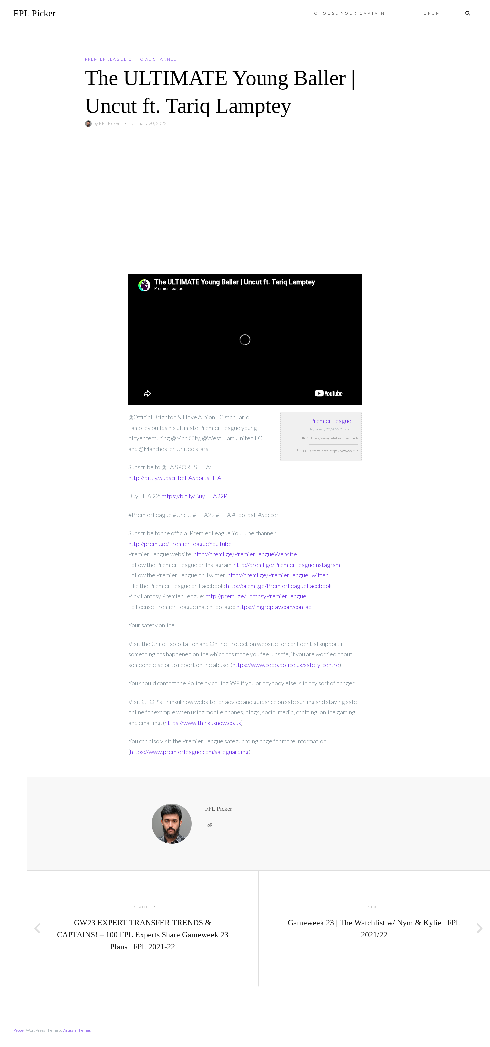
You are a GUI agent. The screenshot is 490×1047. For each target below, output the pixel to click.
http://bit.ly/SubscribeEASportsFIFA (174, 477)
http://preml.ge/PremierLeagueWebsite (245, 554)
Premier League (330, 420)
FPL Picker (34, 13)
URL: (304, 438)
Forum (430, 13)
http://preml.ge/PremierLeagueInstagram (287, 564)
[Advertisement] (245, 200)
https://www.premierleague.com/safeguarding (189, 751)
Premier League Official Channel (130, 59)
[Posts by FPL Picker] (89, 123)
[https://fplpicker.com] (209, 825)
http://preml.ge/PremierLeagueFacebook (279, 585)
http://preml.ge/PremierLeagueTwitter (278, 575)
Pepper (19, 1030)
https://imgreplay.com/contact (274, 606)
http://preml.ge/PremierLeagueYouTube (180, 543)
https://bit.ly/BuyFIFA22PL (195, 496)
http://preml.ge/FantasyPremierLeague (255, 596)
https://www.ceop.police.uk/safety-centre (285, 664)
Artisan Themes (77, 1030)
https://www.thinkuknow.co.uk (203, 722)
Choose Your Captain (349, 13)
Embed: (302, 450)
